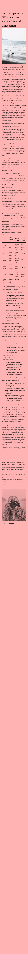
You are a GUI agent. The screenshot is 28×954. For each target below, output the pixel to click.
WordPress (11, 523)
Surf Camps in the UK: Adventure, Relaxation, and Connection (12, 19)
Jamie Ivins (5, 5)
